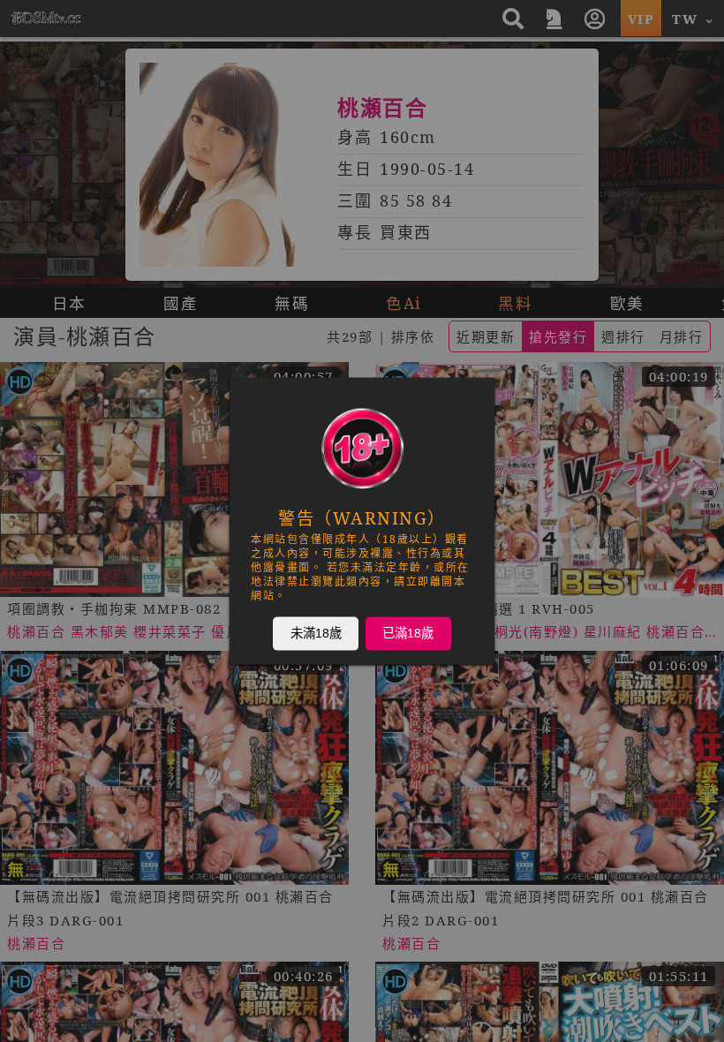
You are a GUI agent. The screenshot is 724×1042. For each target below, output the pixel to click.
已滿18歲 (408, 633)
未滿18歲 (316, 633)
